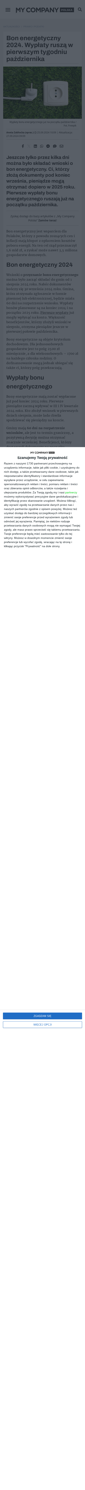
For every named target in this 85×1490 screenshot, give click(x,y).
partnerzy (71, 492)
